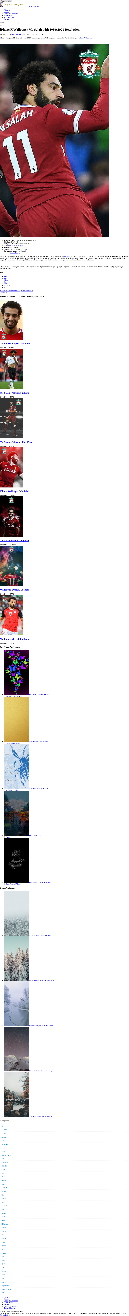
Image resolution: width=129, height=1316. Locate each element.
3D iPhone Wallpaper (32, 6)
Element (4, 1188)
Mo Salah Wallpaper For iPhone (17, 442)
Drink (3, 1184)
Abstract (4, 1130)
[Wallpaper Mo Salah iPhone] (11, 635)
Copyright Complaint (11, 14)
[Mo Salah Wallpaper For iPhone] (11, 438)
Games (4, 1213)
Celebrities (5, 1162)
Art (3, 1140)
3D (3, 1126)
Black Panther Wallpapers (14, 884)
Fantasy (4, 1191)
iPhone (6, 280)
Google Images (15, 253)
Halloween (5, 1224)
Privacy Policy (8, 15)
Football (4, 1206)
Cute (3, 1173)
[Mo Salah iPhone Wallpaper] (11, 536)
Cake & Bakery (6, 1155)
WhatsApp (14, 291)
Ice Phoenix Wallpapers (13, 790)
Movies (4, 1238)
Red (3, 1267)
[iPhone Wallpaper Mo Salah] (11, 487)
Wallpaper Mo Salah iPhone (14, 639)
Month (4, 1235)
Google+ (20, 291)
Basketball (5, 1144)
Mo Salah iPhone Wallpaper (14, 540)
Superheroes (5, 1285)
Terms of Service (9, 17)
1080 (5, 276)
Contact (6, 12)
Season (4, 1271)
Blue (3, 1151)
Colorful (4, 1166)
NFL (3, 1249)
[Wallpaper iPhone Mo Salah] (11, 585)
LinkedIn (26, 291)
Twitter (2, 291)
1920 (5, 278)
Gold (3, 1217)
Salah (6, 284)
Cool (3, 1169)
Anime (4, 1137)
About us (7, 10)
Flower (4, 1198)
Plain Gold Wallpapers (13, 743)
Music (3, 1242)
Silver (3, 1275)
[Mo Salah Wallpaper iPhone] (11, 388)
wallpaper (67, 256)
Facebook (8, 291)
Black (3, 1148)
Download (3, 292)
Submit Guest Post (10, 1306)
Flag (3, 1195)
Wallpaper (7, 285)
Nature (8, 837)
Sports (4, 1282)
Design (4, 1180)
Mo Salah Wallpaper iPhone (14, 392)
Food (3, 1202)
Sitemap (6, 19)
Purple (4, 1260)
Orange (4, 1253)
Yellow (4, 1293)
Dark (3, 1177)
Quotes (4, 1264)
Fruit (3, 1209)
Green (3, 1220)
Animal (4, 1133)
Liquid (4, 1231)
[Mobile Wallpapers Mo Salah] (11, 339)
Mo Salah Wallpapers (19, 34)
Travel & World (6, 1289)
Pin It (31, 291)
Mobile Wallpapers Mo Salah (15, 343)
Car (3, 1159)
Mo (5, 282)
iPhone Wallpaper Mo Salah (14, 491)
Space (3, 1278)
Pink (3, 1256)
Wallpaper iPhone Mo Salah (14, 589)
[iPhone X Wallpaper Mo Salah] (64, 141)
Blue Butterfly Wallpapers (14, 696)
